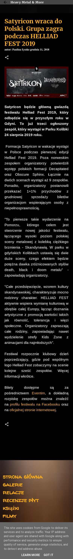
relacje (13, 492)
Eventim (38, 393)
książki (11, 508)
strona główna (23, 476)
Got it (48, 555)
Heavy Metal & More (27, 2)
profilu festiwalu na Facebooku (35, 404)
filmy (9, 515)
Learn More (30, 555)
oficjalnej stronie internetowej (33, 410)
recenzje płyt (21, 500)
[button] (6, 58)
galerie (13, 484)
